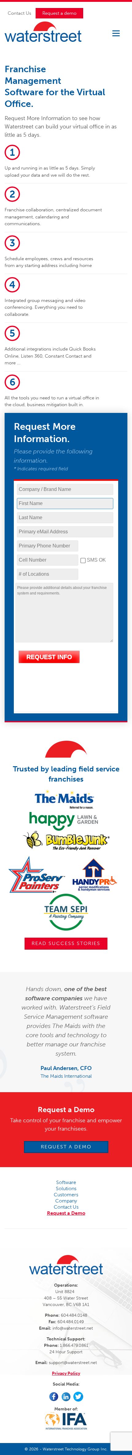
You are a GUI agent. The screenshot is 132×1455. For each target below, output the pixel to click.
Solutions (66, 1188)
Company (66, 1201)
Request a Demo (66, 1147)
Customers (66, 1195)
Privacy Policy (66, 1373)
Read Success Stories (66, 943)
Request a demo (59, 13)
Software (66, 1182)
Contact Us (19, 13)
